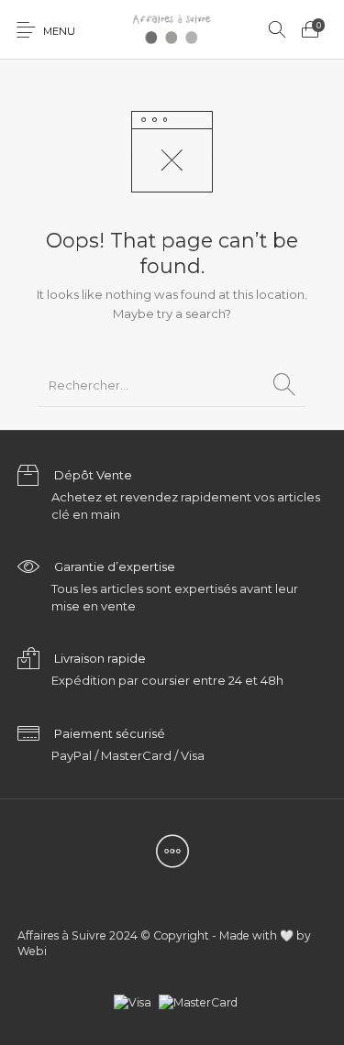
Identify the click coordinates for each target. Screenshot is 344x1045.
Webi (32, 951)
